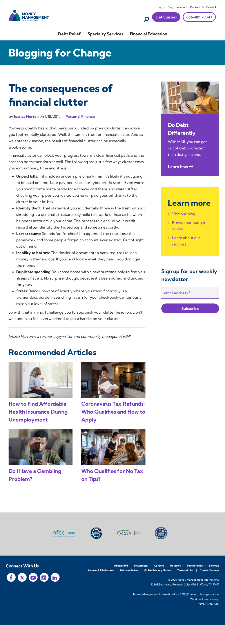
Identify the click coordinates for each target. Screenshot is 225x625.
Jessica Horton (27, 116)
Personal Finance (80, 116)
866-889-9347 (199, 17)
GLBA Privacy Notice (157, 570)
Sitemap (214, 565)
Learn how (178, 166)
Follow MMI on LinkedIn (55, 577)
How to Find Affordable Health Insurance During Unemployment (38, 411)
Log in (161, 7)
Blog (170, 7)
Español (211, 7)
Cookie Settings (209, 570)
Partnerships (195, 565)
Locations (181, 7)
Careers (159, 565)
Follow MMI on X (22, 577)
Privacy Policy (129, 570)
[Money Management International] (29, 15)
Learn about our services (186, 240)
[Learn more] (190, 97)
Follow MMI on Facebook (11, 577)
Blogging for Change (60, 52)
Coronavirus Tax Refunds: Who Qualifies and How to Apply (113, 411)
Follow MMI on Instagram (44, 577)
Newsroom (141, 565)
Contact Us (197, 7)
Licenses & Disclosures (100, 570)
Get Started (166, 17)
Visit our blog (183, 213)
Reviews (175, 565)
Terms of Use (185, 570)
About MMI (121, 565)
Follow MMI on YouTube (33, 577)
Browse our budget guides (188, 225)
